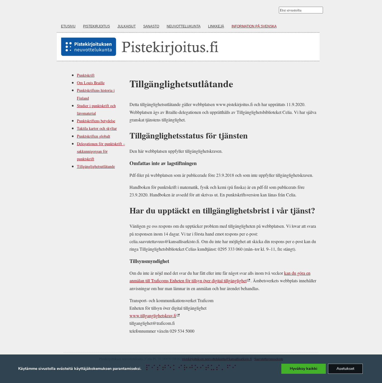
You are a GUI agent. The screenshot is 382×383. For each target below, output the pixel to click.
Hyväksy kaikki (303, 368)
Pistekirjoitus (96, 26)
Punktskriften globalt (93, 136)
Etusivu (68, 26)
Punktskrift (86, 75)
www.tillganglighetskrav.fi (152, 315)
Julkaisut (126, 26)
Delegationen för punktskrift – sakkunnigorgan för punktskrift (101, 151)
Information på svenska (254, 26)
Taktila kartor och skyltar (97, 128)
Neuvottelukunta (184, 26)
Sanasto (151, 26)
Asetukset (345, 368)
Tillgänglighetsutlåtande (96, 166)
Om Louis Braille (91, 82)
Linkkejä (216, 26)
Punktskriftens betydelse (96, 120)
